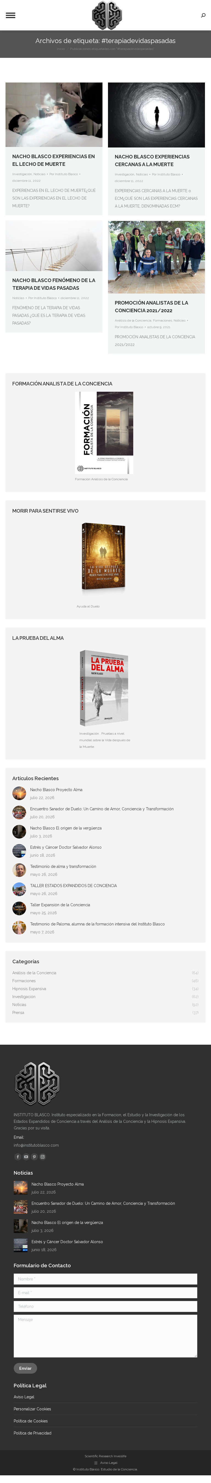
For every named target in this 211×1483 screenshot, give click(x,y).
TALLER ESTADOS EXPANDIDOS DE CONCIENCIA (73, 885)
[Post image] (19, 793)
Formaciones (162, 320)
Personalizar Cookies (32, 1409)
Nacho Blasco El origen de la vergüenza (66, 828)
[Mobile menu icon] (10, 15)
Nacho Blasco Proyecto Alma (56, 790)
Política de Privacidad (32, 1433)
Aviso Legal (24, 1397)
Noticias (39, 174)
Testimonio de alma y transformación (63, 866)
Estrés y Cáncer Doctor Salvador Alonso (66, 847)
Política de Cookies (31, 1421)
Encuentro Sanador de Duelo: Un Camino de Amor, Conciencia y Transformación (102, 809)
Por (63, 174)
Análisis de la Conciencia (133, 320)
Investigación (22, 174)
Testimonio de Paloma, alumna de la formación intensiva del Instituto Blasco (97, 924)
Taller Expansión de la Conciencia (60, 905)
